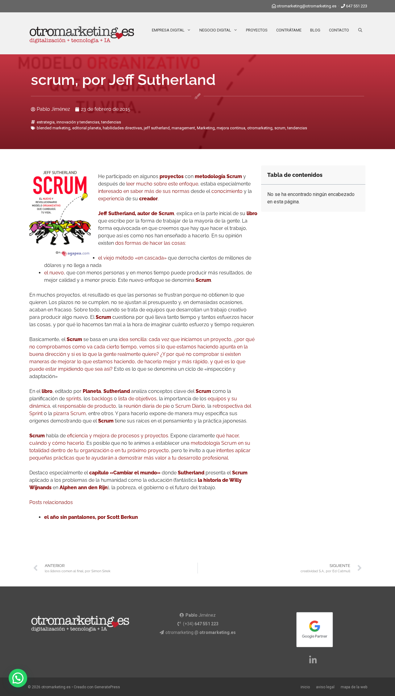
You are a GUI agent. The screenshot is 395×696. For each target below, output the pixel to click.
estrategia (46, 122)
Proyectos (257, 30)
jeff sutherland (157, 128)
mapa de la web (354, 687)
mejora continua (231, 128)
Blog (315, 30)
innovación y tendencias (77, 122)
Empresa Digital (168, 30)
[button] (18, 678)
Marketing (206, 128)
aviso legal (325, 687)
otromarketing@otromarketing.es (306, 6)
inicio (305, 687)
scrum (279, 128)
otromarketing (259, 128)
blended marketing (53, 128)
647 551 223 (356, 6)
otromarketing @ (200, 632)
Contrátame (288, 30)
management (183, 128)
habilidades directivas (122, 128)
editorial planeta (86, 128)
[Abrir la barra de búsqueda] (360, 30)
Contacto (339, 30)
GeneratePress (107, 687)
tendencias (111, 122)
